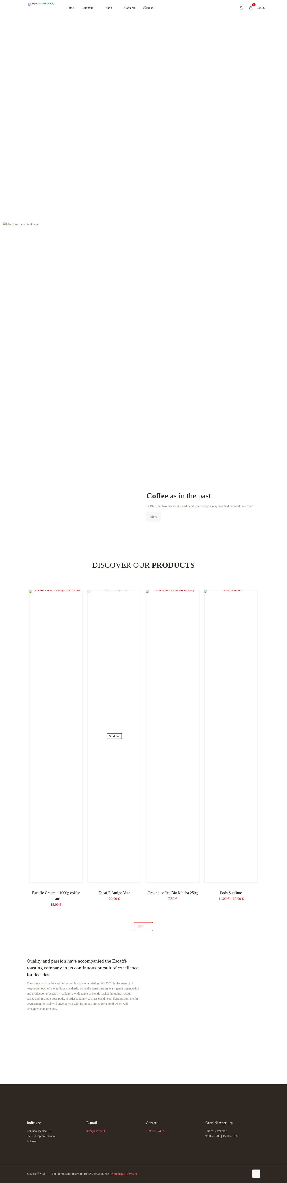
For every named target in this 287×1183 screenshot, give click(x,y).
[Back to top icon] (256, 1174)
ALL (140, 926)
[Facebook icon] (242, 1173)
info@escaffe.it (95, 1131)
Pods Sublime (231, 892)
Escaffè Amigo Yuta (114, 892)
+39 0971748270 (156, 1131)
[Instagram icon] (246, 1173)
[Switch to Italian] (148, 8)
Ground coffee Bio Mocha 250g (173, 892)
